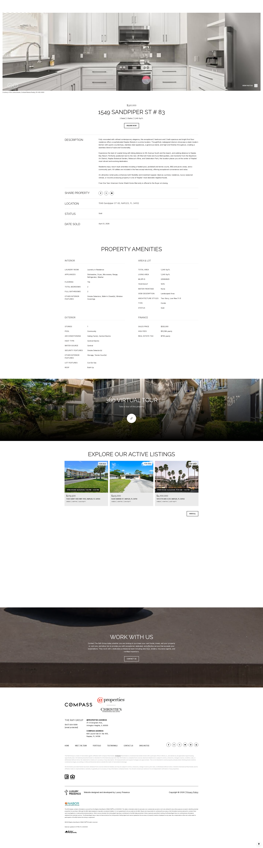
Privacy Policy (192, 792)
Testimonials (112, 745)
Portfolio (97, 745)
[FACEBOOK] (168, 745)
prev (10, 85)
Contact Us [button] (131, 659)
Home (67, 745)
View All (192, 514)
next (15, 85)
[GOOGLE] (191, 745)
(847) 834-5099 (71, 725)
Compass (118, 756)
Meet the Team (81, 745)
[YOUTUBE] (185, 745)
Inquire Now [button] (132, 125)
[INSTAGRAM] (174, 745)
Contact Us (128, 745)
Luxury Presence (122, 792)
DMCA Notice (144, 745)
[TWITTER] (180, 745)
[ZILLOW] (196, 745)
